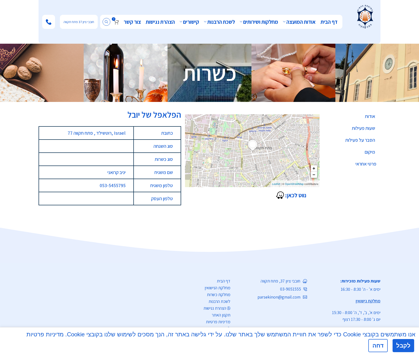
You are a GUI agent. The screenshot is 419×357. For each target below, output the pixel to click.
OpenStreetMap (294, 184)
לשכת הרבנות (219, 301)
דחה (378, 345)
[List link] (272, 281)
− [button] (314, 174)
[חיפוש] (106, 22)
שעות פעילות (363, 128)
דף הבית (223, 281)
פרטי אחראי (365, 164)
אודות (370, 116)
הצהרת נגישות (214, 308)
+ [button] (314, 168)
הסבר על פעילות (360, 140)
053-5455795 (113, 185)
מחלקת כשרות (218, 294)
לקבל (403, 345)
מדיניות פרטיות (218, 321)
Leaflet (276, 184)
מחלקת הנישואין (217, 288)
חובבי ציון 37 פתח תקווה (79, 22)
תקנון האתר (221, 315)
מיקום (370, 152)
